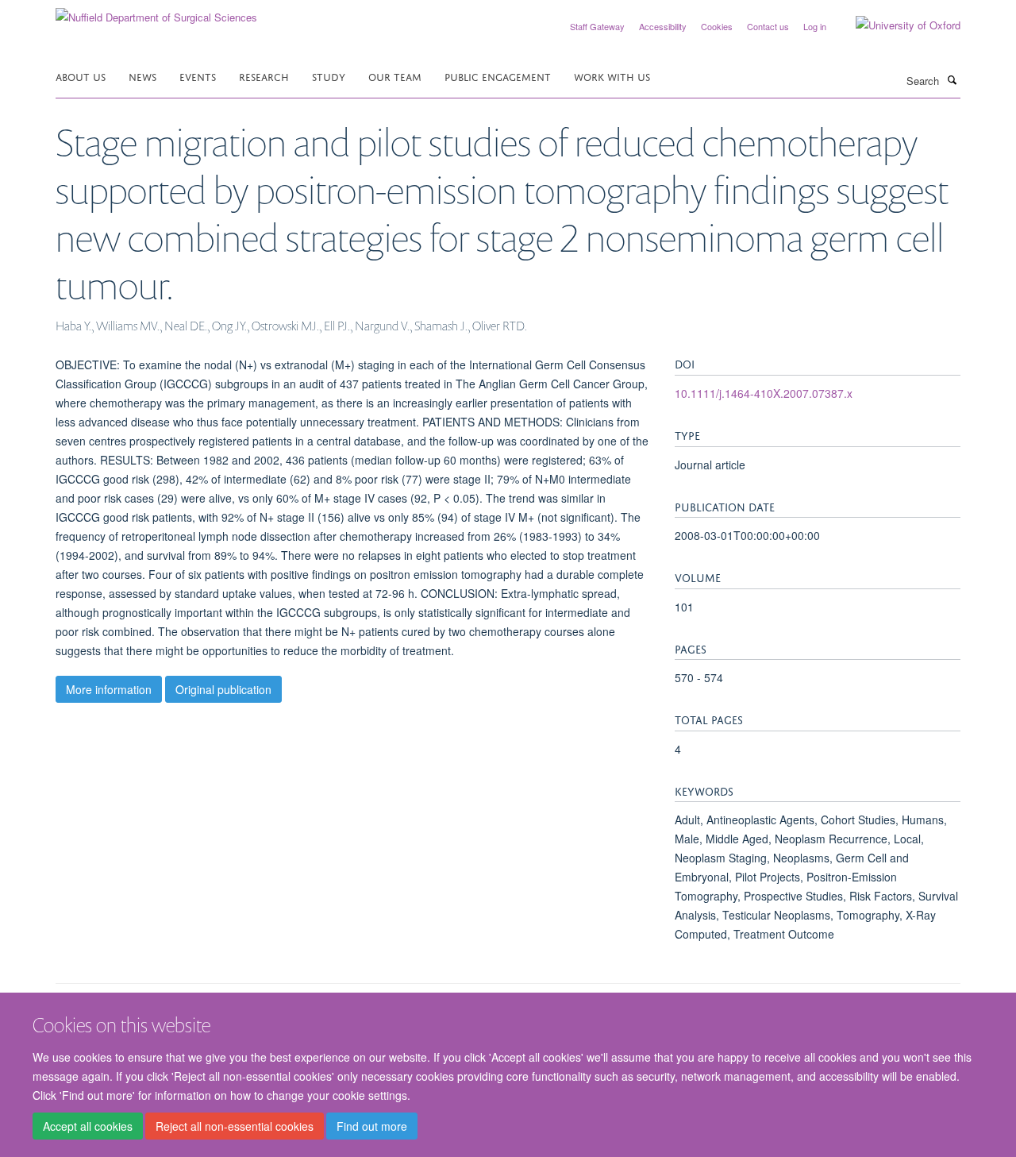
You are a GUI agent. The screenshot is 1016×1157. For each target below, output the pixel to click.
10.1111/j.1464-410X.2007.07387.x (763, 393)
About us (81, 75)
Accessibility (663, 26)
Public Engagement (497, 75)
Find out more (372, 1126)
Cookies (717, 26)
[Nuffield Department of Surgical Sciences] (156, 11)
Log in (814, 26)
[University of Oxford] (896, 25)
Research (264, 75)
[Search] (951, 79)
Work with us (612, 75)
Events (197, 75)
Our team (394, 75)
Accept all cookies (88, 1126)
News (142, 75)
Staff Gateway (597, 26)
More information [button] (109, 689)
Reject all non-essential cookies (235, 1126)
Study (328, 75)
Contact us (768, 26)
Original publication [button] (223, 689)
